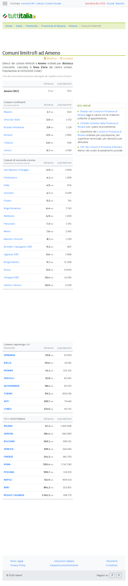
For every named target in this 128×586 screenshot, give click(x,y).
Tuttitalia (15, 3)
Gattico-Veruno (12, 285)
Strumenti (112, 561)
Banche (120, 3)
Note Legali (16, 561)
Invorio (8, 150)
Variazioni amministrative (64, 565)
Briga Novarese (12, 208)
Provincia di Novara (53, 26)
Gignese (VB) (11, 254)
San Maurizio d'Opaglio (16, 169)
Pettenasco (10, 177)
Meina (7, 231)
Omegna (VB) (11, 277)
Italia (19, 26)
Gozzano (9, 192)
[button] (112, 575)
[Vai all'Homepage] (20, 15)
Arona (7, 269)
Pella (6, 185)
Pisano (7, 200)
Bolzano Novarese (14, 127)
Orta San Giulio (12, 119)
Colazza (8, 142)
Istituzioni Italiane (64, 561)
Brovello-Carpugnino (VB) (18, 246)
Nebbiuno (9, 215)
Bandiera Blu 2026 (95, 3)
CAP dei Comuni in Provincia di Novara (101, 147)
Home (8, 26)
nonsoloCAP (28, 3)
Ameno (73, 26)
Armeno (8, 134)
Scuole (110, 3)
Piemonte (32, 26)
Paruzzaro (9, 223)
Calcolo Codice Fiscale (48, 3)
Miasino (8, 111)
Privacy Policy (18, 565)
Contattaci (112, 565)
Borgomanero (11, 262)
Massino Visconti (13, 239)
